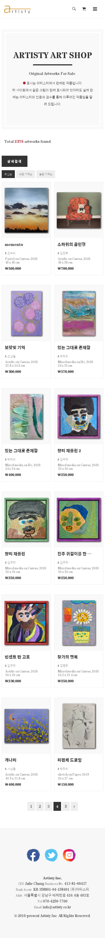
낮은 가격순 (25, 174)
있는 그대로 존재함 (73, 347)
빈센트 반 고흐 (17, 656)
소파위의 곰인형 (71, 244)
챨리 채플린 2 (69, 450)
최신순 (8, 174)
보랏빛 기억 (15, 347)
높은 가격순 (45, 174)
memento (14, 244)
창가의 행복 (67, 656)
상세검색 (14, 161)
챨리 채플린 (15, 553)
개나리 (11, 760)
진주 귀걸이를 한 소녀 (74, 553)
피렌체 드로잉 (69, 760)
